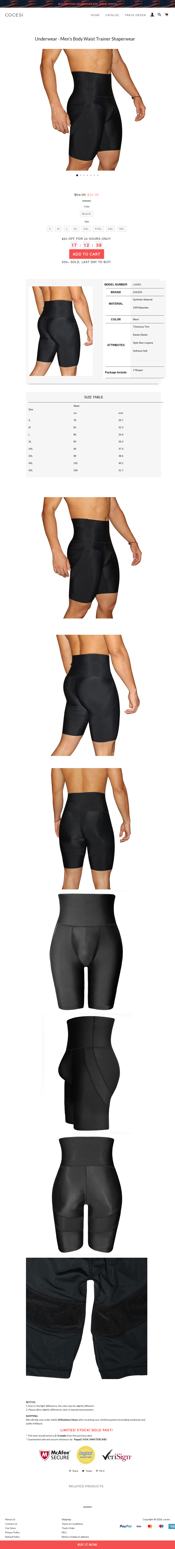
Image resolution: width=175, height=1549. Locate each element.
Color (87, 206)
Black (86, 213)
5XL (121, 228)
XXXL (98, 228)
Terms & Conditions (72, 1523)
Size (87, 221)
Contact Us (11, 1523)
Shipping (66, 1519)
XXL (86, 228)
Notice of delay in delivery (75, 1536)
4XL (110, 228)
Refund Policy (12, 1536)
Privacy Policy (12, 1532)
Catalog (112, 15)
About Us (10, 1519)
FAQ (64, 1532)
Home (95, 15)
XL (75, 228)
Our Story (10, 1528)
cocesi (14, 14)
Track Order (135, 15)
